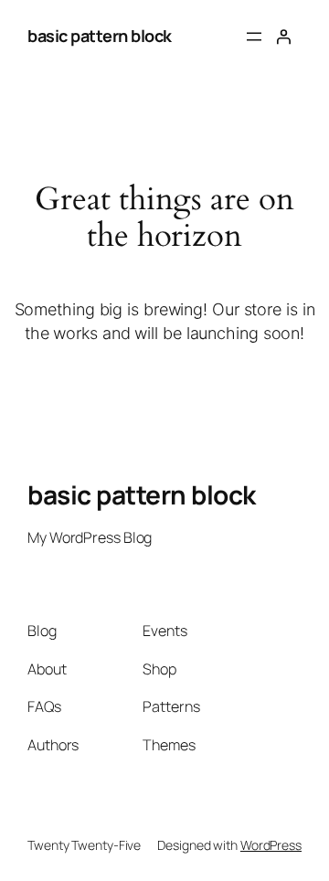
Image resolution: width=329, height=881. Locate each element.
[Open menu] (254, 37)
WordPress (271, 845)
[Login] (283, 36)
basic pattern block (99, 36)
